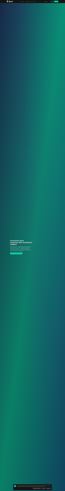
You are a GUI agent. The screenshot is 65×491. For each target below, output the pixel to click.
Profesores (31, 1)
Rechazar (44, 488)
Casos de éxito (27, 1)
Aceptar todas (48, 488)
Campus (52, 1)
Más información (43, 486)
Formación (22, 1)
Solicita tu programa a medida (16, 253)
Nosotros (35, 1)
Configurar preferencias (37, 488)
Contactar (56, 1)
